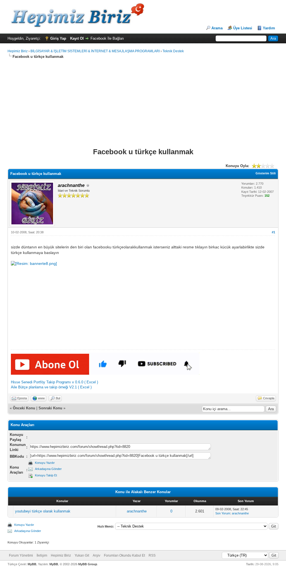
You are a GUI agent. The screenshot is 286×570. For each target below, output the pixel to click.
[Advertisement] (73, 61)
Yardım (269, 28)
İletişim (42, 555)
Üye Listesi (242, 28)
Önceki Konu (24, 408)
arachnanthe (137, 511)
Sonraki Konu (50, 408)
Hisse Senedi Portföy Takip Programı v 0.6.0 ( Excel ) (54, 382)
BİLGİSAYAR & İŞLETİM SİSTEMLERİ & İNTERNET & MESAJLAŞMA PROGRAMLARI (95, 51)
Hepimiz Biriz (18, 51)
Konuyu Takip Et (46, 475)
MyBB (32, 564)
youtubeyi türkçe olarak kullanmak (42, 511)
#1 (273, 232)
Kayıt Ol (77, 38)
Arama (217, 28)
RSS (152, 555)
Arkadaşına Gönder (48, 469)
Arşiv (96, 555)
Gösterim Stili (266, 173)
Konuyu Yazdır (45, 462)
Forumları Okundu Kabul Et (124, 555)
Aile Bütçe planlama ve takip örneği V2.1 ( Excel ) (51, 387)
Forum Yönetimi (21, 555)
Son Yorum (222, 513)
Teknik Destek (173, 51)
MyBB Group (87, 564)
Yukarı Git (82, 555)
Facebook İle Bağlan (107, 38)
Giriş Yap (58, 38)
